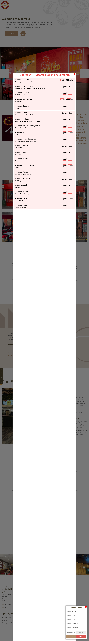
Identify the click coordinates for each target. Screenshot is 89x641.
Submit (71, 636)
